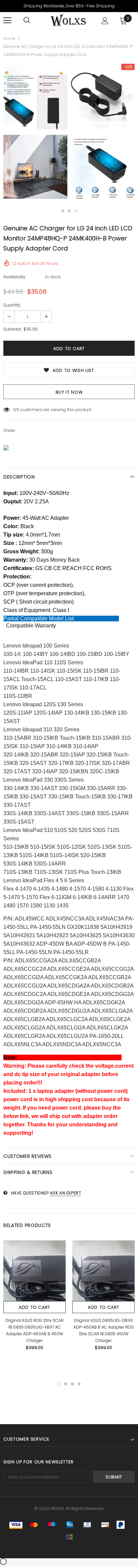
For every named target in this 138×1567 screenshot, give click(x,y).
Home (9, 38)
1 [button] (62, 210)
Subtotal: (12, 329)
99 (15, 409)
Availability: (14, 277)
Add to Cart (34, 1307)
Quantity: (12, 305)
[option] (35, 133)
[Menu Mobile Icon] (7, 20)
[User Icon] (105, 20)
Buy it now (69, 392)
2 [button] (69, 210)
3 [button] (75, 210)
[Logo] (68, 20)
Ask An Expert (65, 1193)
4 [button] (79, 1384)
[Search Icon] (26, 20)
